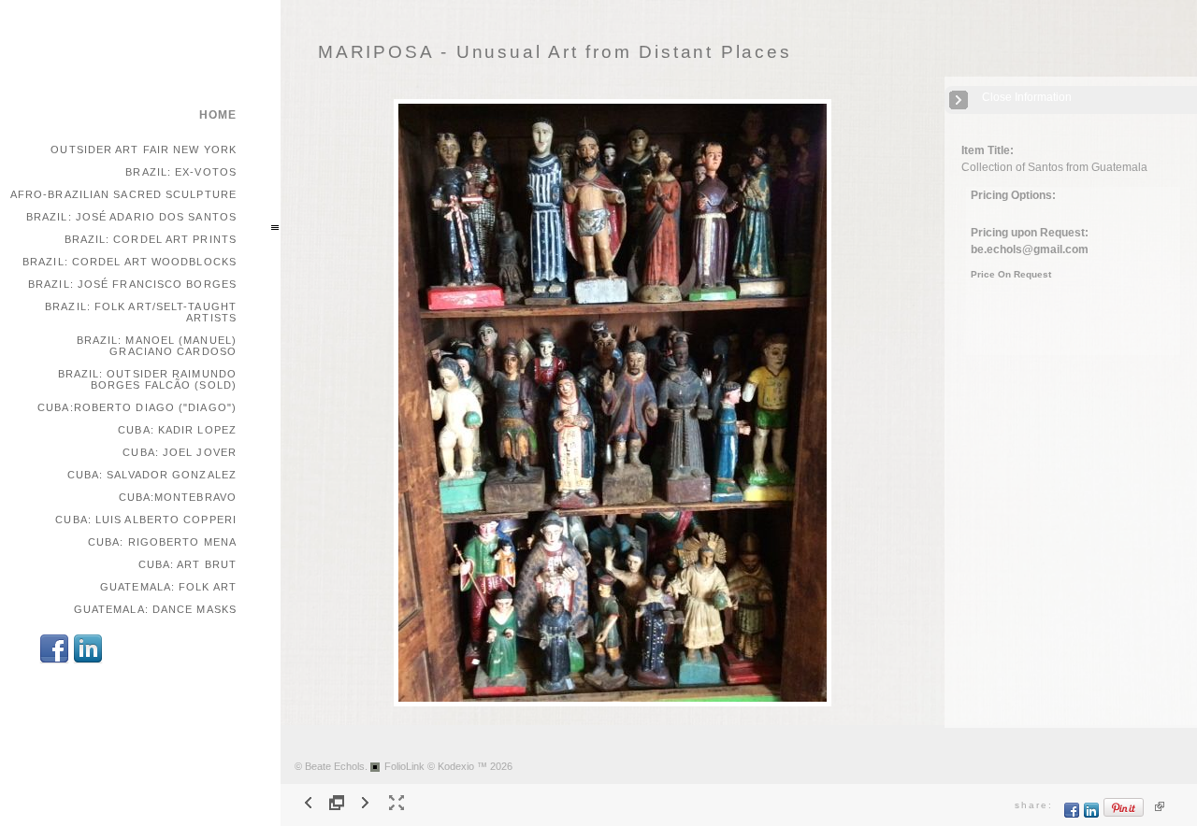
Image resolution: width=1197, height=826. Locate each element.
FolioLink (404, 766)
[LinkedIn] (88, 661)
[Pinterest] (1124, 814)
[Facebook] (54, 661)
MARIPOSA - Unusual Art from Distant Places (555, 52)
